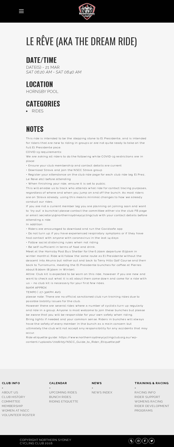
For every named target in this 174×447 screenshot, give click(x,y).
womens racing (149, 401)
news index (102, 392)
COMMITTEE (11, 401)
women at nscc (15, 410)
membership (12, 406)
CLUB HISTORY (13, 397)
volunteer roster (18, 415)
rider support (147, 397)
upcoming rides (63, 392)
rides (38, 111)
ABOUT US (10, 392)
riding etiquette (63, 401)
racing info (145, 392)
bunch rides (60, 397)
